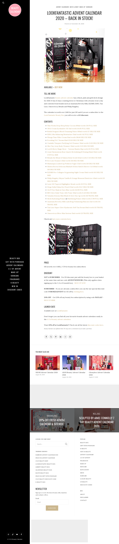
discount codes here (95, 325)
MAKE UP (83, 464)
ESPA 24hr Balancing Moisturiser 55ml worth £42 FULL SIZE (70, 134)
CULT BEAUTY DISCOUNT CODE (46, 479)
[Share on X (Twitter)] (51, 337)
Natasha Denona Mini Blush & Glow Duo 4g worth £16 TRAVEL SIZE (72, 196)
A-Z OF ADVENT (14, 268)
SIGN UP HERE (49, 300)
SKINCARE (83, 467)
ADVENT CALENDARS (87, 454)
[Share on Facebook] (46, 337)
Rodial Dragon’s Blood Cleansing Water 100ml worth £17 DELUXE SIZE (73, 131)
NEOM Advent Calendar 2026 (47, 372)
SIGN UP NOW (80, 283)
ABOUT (82, 494)
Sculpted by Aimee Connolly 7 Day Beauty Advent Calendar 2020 (96, 422)
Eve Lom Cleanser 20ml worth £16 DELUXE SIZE (65, 161)
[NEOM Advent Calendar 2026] (48, 362)
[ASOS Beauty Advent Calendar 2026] (74, 362)
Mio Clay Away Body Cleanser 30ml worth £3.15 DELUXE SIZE (70, 146)
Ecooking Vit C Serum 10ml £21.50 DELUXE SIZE (65, 140)
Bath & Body (74, 7)
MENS (82, 473)
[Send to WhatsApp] (70, 337)
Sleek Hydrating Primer (56, 199)
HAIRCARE (83, 476)
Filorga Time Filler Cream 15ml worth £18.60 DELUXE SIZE (69, 137)
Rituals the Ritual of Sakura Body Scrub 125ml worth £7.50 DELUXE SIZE (74, 158)
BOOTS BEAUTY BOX (42, 473)
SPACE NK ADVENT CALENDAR (45, 458)
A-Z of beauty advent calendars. (59, 319)
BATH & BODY (84, 470)
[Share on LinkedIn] (60, 337)
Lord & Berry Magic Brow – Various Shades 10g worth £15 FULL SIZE (73, 149)
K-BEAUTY (83, 448)
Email (37, 498)
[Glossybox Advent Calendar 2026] (101, 362)
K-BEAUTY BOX (40, 482)
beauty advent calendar (64, 98)
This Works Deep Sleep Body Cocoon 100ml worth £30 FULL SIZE (72, 126)
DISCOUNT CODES (86, 485)
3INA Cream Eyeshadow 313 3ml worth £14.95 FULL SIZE (68, 129)
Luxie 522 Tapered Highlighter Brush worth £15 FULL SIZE (69, 184)
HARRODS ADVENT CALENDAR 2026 (47, 455)
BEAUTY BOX (84, 442)
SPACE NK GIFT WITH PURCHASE (46, 476)
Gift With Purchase (15, 262)
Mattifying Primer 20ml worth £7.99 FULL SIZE (85, 199)
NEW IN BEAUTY (85, 451)
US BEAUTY (84, 482)
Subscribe (52, 508)
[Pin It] (56, 337)
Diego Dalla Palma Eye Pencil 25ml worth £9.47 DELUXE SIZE (70, 187)
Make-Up (15, 272)
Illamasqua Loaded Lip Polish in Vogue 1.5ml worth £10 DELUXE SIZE (73, 164)
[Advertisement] (59, 531)
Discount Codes (15, 289)
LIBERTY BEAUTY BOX (43, 467)
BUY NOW (58, 87)
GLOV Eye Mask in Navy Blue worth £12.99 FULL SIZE (67, 190)
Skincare (15, 275)
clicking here (79, 292)
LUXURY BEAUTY (85, 479)
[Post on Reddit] (65, 337)
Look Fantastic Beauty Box (54, 115)
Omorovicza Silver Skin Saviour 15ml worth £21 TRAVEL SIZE (70, 213)
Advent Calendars (14, 265)
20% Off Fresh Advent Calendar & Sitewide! (52, 422)
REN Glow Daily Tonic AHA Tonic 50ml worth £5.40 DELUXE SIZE (72, 193)
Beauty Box (15, 258)
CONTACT (83, 500)
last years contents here (61, 219)
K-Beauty (15, 282)
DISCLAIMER (84, 497)
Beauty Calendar (17, 539)
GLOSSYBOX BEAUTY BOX (44, 470)
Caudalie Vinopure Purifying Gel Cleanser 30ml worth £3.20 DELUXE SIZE (75, 143)
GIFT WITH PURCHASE (87, 445)
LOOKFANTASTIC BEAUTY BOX (45, 464)
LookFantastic (62, 311)
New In (15, 286)
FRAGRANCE (84, 461)
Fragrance (15, 279)
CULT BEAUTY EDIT (42, 461)
